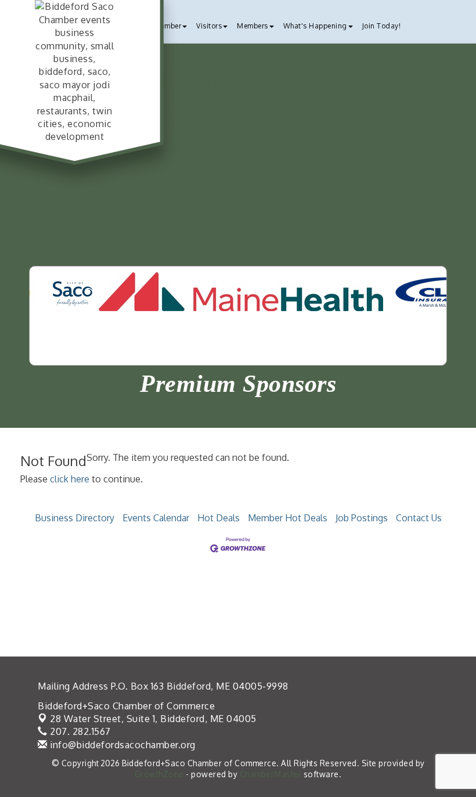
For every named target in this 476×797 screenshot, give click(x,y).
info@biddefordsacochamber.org (122, 745)
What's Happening (315, 25)
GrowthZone (159, 774)
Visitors (209, 25)
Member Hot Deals (287, 518)
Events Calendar (155, 518)
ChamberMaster (271, 774)
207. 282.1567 (79, 731)
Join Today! (381, 25)
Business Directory (74, 518)
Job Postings (362, 518)
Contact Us (419, 518)
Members (252, 25)
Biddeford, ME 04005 (153, 718)
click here (69, 479)
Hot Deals (218, 518)
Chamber (167, 25)
